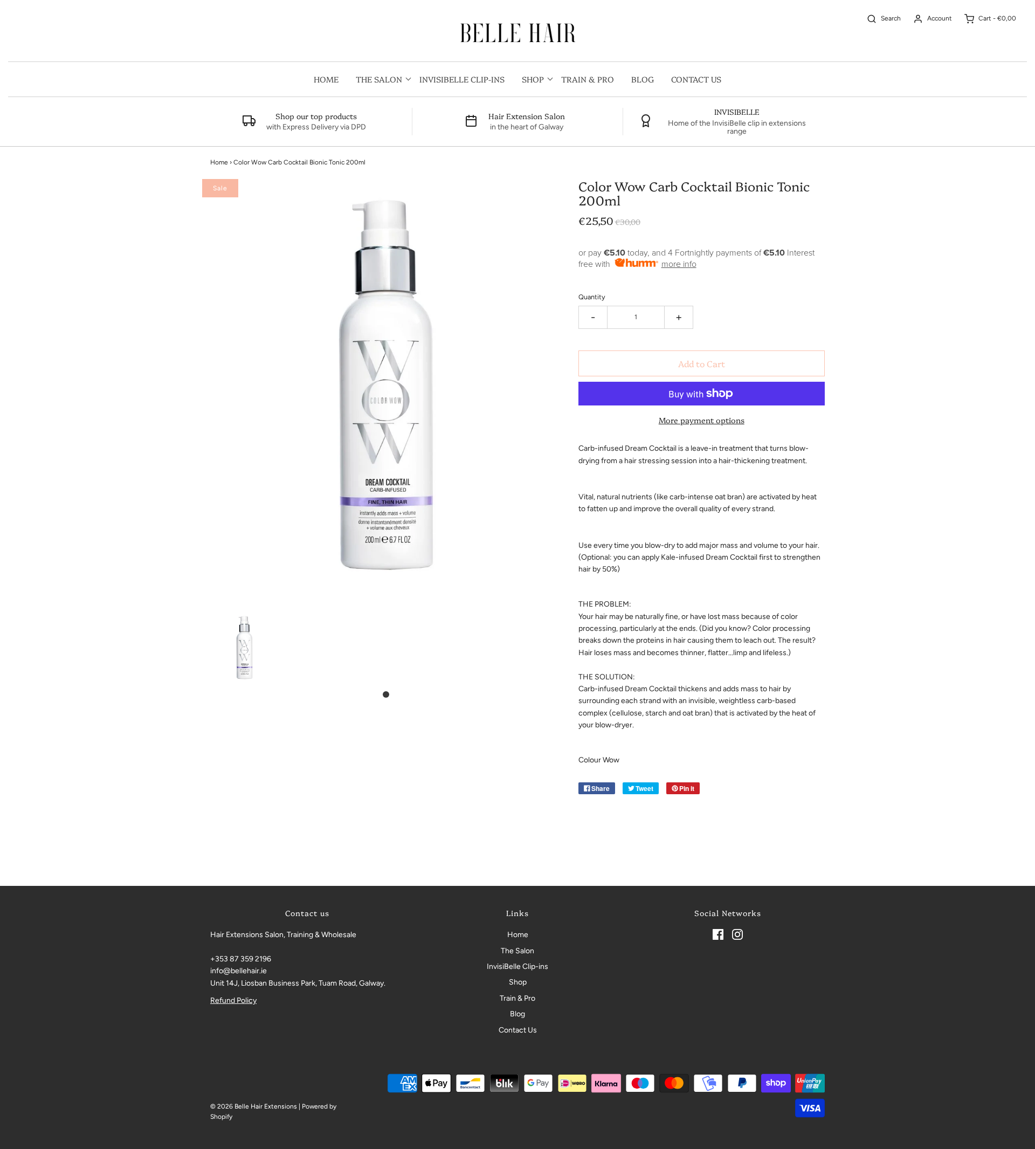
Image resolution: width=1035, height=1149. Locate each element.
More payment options (701, 420)
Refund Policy (233, 1000)
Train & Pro (587, 79)
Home (326, 79)
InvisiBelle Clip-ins (462, 79)
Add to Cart (701, 363)
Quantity (591, 297)
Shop (518, 982)
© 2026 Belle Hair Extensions (253, 1106)
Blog (642, 79)
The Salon (517, 950)
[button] (244, 648)
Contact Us (696, 79)
